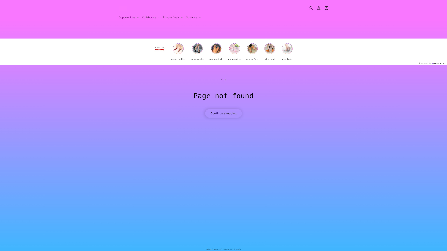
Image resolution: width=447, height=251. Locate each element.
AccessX (218, 249)
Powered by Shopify (232, 249)
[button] (128, 17)
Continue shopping (223, 113)
